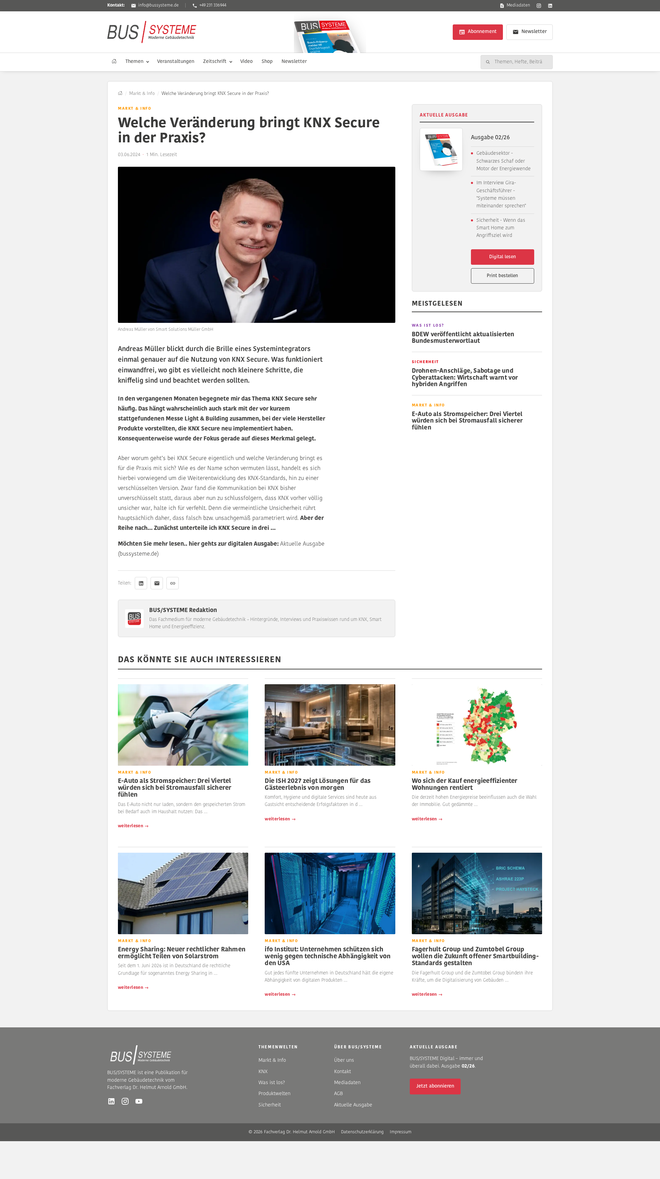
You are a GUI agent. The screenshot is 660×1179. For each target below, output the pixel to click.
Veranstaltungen (175, 61)
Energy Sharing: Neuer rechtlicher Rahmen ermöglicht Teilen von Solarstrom (181, 953)
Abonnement (482, 31)
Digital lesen (502, 257)
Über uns (344, 1060)
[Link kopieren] (172, 583)
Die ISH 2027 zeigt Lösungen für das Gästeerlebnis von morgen (318, 785)
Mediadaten (518, 5)
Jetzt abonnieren (435, 1086)
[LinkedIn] (550, 6)
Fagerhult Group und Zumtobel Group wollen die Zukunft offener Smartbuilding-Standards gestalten (475, 957)
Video (246, 61)
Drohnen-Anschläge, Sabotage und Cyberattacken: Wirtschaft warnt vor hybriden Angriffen (465, 377)
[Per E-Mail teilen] (157, 583)
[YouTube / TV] (139, 1101)
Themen (134, 61)
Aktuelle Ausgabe (353, 1105)
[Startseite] (114, 62)
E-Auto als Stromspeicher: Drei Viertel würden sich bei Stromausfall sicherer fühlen (467, 421)
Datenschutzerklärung (362, 1132)
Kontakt (342, 1071)
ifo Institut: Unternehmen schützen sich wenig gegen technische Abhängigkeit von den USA (327, 957)
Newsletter (534, 31)
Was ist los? (271, 1082)
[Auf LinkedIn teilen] (141, 583)
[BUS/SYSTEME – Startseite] (151, 32)
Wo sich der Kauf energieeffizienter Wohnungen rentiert (465, 785)
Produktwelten (274, 1093)
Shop (267, 61)
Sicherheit (269, 1105)
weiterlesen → (133, 826)
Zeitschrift (215, 61)
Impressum (400, 1132)
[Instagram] (538, 6)
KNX (262, 1071)
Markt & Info (142, 93)
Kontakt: (116, 5)
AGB (338, 1093)
